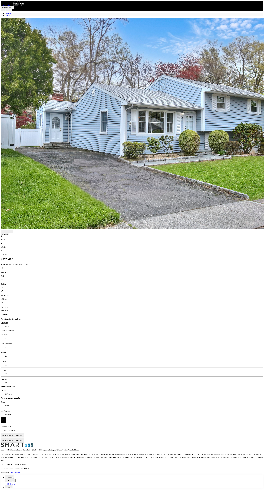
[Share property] (11, 231)
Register (8, 10)
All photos (5, 234)
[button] (132, 124)
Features (7, 15)
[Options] (3, 231)
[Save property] (7, 231)
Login (3, 10)
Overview (8, 13)
